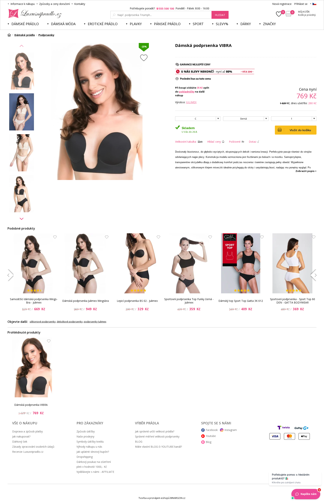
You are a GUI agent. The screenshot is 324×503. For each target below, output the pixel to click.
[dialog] (162, 251)
